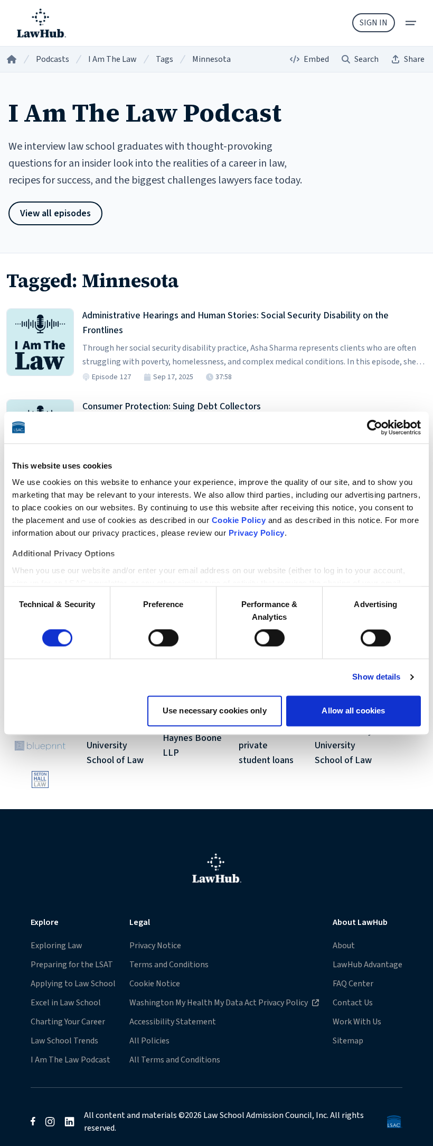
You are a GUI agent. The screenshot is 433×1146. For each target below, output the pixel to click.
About (344, 945)
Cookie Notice (154, 983)
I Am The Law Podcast (70, 1060)
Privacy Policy (257, 532)
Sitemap (348, 1041)
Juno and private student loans (266, 745)
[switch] (163, 638)
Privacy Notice (155, 945)
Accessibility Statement (172, 1022)
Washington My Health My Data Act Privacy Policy (218, 1002)
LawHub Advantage (367, 964)
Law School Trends (64, 1041)
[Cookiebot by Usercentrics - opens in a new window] (374, 427)
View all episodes (55, 213)
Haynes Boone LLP (192, 745)
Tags (164, 59)
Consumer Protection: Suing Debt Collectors (171, 406)
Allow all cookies (353, 710)
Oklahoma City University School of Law (344, 745)
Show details (376, 677)
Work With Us (357, 1022)
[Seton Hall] (40, 779)
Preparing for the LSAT (72, 964)
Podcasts (52, 59)
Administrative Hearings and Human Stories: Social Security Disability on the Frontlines (235, 323)
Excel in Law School (66, 1003)
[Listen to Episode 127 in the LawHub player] (40, 342)
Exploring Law (56, 945)
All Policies (149, 1041)
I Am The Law (112, 59)
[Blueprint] (40, 745)
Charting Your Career (68, 1022)
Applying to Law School (73, 983)
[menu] (410, 23)
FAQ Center (353, 983)
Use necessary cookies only (215, 710)
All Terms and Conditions (174, 1060)
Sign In (374, 23)
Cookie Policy (239, 520)
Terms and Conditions (169, 964)
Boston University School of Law (115, 745)
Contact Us (353, 1003)
